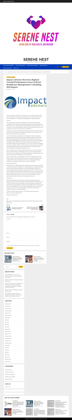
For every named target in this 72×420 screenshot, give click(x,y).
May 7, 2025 (13, 89)
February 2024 (8, 359)
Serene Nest (36, 59)
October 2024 (7, 340)
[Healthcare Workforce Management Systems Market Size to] (8, 259)
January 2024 (7, 361)
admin (8, 89)
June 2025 (7, 322)
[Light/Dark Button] (59, 66)
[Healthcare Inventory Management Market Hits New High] (29, 259)
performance (37, 201)
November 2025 (8, 310)
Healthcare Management (8, 65)
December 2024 (8, 336)
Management (32, 201)
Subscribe (66, 66)
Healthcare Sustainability (32, 65)
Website (8, 241)
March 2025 (7, 329)
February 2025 (8, 331)
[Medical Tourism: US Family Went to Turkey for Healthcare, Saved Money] (50, 412)
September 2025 (8, 315)
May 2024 (7, 352)
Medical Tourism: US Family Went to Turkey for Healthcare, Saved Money (61, 412)
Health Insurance (43, 65)
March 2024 (7, 356)
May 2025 (7, 324)
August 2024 (7, 345)
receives (40, 201)
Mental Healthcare (7, 68)
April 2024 (7, 354)
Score (10, 202)
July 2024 (7, 347)
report (8, 202)
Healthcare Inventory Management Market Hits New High (38, 259)
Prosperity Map (7, 386)
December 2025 (8, 308)
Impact (25, 201)
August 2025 (7, 317)
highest (22, 201)
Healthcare (18, 201)
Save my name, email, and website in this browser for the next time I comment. (24, 245)
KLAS (28, 201)
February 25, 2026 (59, 414)
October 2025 (7, 313)
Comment (8, 218)
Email (7, 237)
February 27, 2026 (16, 261)
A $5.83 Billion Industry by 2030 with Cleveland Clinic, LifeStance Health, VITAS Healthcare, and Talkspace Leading (13, 295)
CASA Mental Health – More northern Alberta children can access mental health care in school (13, 276)
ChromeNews (39, 418)
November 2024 (8, 338)
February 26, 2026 (37, 261)
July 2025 (7, 320)
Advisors (10, 201)
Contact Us (15, 68)
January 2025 (7, 333)
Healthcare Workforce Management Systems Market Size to (17, 259)
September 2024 (8, 343)
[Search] (60, 67)
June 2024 (7, 350)
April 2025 (7, 327)
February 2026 (8, 303)
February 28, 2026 (16, 407)
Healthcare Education (20, 65)
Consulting (14, 201)
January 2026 (7, 306)
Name (7, 233)
